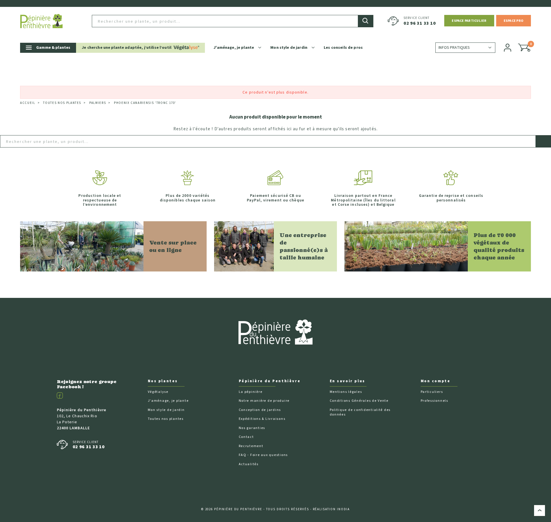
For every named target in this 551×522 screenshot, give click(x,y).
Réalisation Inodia (331, 509)
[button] (469, 20)
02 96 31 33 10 (419, 23)
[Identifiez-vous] (508, 48)
